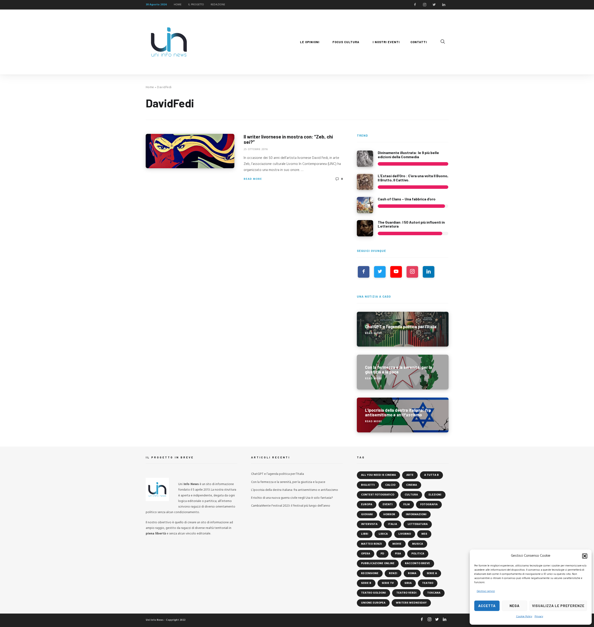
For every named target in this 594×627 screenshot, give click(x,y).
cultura (411, 494)
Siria (408, 583)
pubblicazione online (377, 563)
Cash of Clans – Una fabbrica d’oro (407, 199)
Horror (389, 514)
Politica (417, 553)
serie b (366, 583)
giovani (367, 514)
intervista (369, 524)
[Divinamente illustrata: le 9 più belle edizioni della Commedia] (365, 159)
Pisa (398, 553)
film (406, 504)
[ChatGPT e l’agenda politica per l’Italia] (403, 329)
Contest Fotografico (377, 494)
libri (364, 534)
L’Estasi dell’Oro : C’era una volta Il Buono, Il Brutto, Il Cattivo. (413, 178)
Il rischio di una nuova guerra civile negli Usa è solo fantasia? (292, 498)
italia (392, 524)
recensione (369, 573)
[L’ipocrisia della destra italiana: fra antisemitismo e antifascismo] (403, 415)
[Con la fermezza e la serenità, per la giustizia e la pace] (403, 372)
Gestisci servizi (486, 591)
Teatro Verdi (406, 593)
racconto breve (417, 563)
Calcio (390, 485)
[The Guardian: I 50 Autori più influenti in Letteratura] (365, 228)
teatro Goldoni (373, 593)
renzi (393, 573)
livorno (404, 534)
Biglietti (368, 485)
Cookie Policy (524, 616)
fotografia (429, 504)
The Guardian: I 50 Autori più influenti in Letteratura (411, 224)
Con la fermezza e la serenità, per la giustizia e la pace (288, 482)
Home (150, 87)
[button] (584, 556)
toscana (433, 593)
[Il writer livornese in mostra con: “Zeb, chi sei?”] (190, 151)
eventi (388, 504)
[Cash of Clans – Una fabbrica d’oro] (365, 205)
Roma (412, 573)
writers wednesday (411, 603)
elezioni (435, 494)
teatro (427, 583)
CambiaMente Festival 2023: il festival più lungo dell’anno (290, 505)
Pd (382, 553)
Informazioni (416, 514)
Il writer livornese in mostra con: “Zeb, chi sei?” (288, 139)
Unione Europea (373, 603)
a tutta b (431, 475)
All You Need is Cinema (378, 475)
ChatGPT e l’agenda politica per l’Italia (277, 474)
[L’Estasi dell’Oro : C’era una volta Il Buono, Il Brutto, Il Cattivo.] (365, 182)
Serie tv (388, 583)
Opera (365, 553)
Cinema (411, 485)
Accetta (487, 606)
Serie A (432, 573)
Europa (366, 504)
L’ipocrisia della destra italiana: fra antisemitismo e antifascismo (294, 490)
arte (409, 475)
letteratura (418, 524)
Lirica (383, 534)
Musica (417, 544)
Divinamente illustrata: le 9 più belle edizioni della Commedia (408, 154)
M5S (424, 534)
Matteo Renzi (371, 544)
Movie (396, 544)
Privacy (539, 616)
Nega (515, 606)
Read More (253, 179)
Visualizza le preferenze (558, 606)
